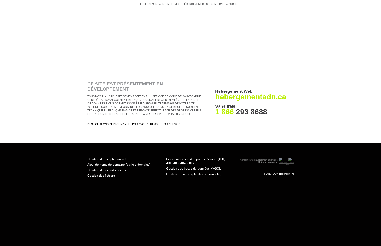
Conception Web (248, 160)
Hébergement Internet (268, 160)
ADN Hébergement (283, 173)
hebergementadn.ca (250, 96)
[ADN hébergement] (121, 40)
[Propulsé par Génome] (290, 161)
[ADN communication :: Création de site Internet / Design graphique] (283, 161)
